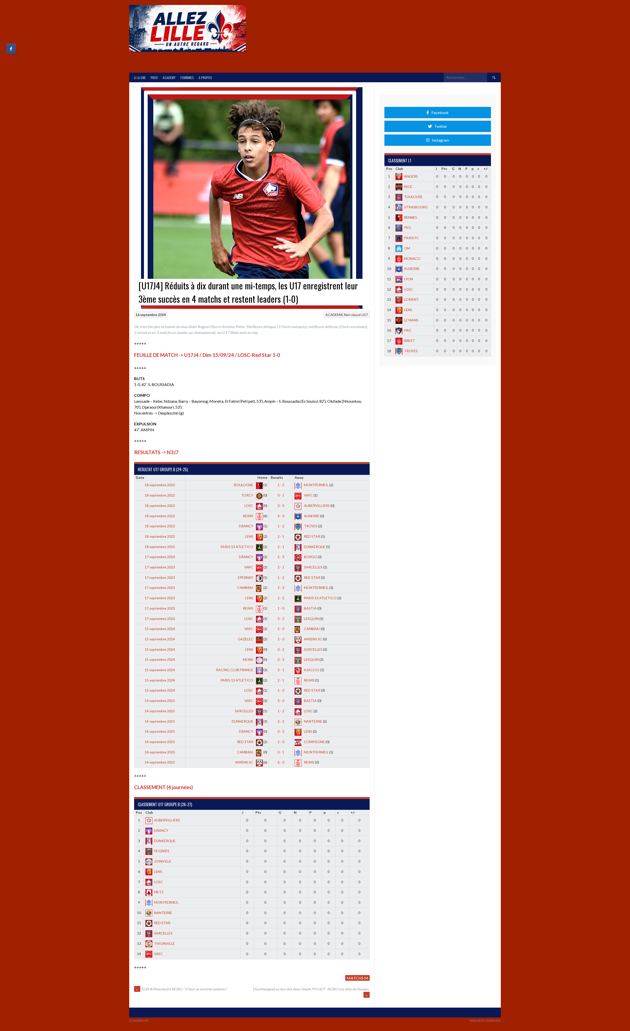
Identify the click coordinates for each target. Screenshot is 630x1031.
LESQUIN (311, 618)
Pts (258, 812)
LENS (249, 536)
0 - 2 (281, 649)
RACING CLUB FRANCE (235, 670)
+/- (353, 812)
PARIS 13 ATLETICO (237, 547)
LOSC (249, 505)
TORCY (247, 495)
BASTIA (310, 608)
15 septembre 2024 (160, 629)
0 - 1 (281, 495)
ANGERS (411, 176)
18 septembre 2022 (160, 485)
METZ (159, 892)
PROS (154, 77)
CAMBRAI (245, 587)
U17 (365, 315)
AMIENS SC (312, 639)
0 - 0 (281, 505)
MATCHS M (357, 978)
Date (140, 477)
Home (262, 477)
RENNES (410, 217)
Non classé (352, 315)
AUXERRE (311, 516)
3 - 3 (281, 618)
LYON (408, 279)
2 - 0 (281, 629)
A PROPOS (205, 77)
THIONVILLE (164, 943)
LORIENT (411, 299)
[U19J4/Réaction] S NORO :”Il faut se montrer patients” (181, 989)
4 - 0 (281, 516)
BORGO (310, 557)
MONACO (412, 258)
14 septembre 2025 (160, 700)
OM (407, 248)
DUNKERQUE (314, 547)
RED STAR (311, 536)
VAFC (308, 495)
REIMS (248, 516)
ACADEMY (169, 77)
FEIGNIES (161, 851)
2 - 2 (281, 598)
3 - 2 (281, 721)
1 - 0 (281, 608)
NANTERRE (312, 721)
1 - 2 (281, 485)
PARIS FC (411, 238)
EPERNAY (246, 577)
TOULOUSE (413, 197)
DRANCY (246, 526)
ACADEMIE (334, 315)
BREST (409, 340)
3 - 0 (281, 700)
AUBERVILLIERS (316, 505)
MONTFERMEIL (316, 485)
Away (299, 477)
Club (149, 812)
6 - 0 (281, 762)
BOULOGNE (244, 485)
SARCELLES (312, 567)
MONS (248, 659)
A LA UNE (140, 77)
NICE (408, 186)
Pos (139, 812)
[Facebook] (11, 49)
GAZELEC (246, 639)
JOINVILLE (162, 861)
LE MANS (411, 320)
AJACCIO (311, 670)
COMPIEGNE (314, 742)
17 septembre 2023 (160, 557)
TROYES (310, 526)
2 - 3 (281, 557)
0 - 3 (281, 659)
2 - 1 (281, 536)
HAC (407, 330)
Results (277, 477)
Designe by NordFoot (485, 1020)
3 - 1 (281, 670)
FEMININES (187, 77)
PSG (407, 227)
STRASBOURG (416, 207)
